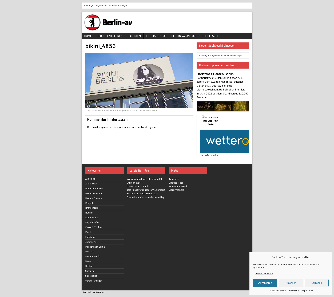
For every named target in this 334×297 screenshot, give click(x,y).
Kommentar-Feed (178, 186)
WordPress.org (176, 190)
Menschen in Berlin (95, 247)
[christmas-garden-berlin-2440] (205, 110)
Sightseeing (91, 276)
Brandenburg (91, 208)
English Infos (156, 36)
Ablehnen (291, 282)
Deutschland (91, 217)
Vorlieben (316, 282)
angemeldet (106, 127)
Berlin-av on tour (184, 36)
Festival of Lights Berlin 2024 (142, 193)
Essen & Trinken (93, 227)
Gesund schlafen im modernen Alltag (145, 197)
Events (88, 232)
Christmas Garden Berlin (215, 74)
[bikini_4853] (139, 106)
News (88, 261)
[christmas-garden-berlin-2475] (223, 110)
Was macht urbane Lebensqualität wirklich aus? (144, 181)
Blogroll (89, 203)
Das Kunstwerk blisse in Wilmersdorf (146, 190)
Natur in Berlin (92, 256)
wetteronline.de (214, 155)
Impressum (293, 290)
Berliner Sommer (94, 198)
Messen (89, 251)
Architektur (91, 183)
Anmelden (174, 179)
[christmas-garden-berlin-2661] (240, 110)
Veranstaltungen (93, 281)
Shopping (89, 271)
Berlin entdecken (110, 36)
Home (88, 36)
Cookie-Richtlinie (277, 290)
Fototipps (90, 237)
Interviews (91, 242)
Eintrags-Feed (176, 183)
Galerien (134, 36)
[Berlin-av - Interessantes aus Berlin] (110, 29)
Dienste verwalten (264, 273)
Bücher (89, 213)
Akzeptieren (265, 282)
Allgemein (90, 179)
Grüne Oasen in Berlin (138, 186)
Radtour (89, 266)
